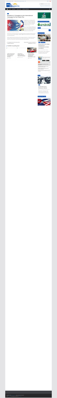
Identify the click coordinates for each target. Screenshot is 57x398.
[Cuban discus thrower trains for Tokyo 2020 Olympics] (21, 48)
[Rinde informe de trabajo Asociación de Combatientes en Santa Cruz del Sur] (44, 37)
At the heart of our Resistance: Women (42, 87)
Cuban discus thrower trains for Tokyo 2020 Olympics (21, 54)
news (8, 13)
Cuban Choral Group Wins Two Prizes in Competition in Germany (11, 55)
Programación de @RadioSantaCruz (45, 5)
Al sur (39, 42)
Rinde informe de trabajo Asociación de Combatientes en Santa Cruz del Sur (43, 46)
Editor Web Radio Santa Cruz (46, 89)
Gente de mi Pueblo (43, 42)
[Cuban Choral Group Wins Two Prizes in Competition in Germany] (11, 48)
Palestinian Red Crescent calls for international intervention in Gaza (31, 55)
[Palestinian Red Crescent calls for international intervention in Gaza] (32, 48)
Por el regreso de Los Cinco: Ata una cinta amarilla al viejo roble (13, 43)
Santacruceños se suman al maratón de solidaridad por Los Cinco (30, 43)
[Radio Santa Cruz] (7, 9)
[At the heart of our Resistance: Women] (44, 80)
